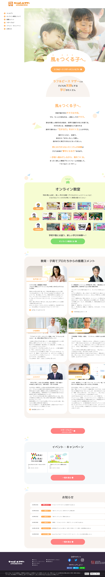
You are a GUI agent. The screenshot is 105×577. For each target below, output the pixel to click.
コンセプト (10, 13)
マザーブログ (10, 22)
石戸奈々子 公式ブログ (37, 310)
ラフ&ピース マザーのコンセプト (67, 69)
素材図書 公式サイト (37, 409)
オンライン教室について (14, 16)
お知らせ (9, 29)
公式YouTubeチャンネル (53, 559)
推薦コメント (10, 19)
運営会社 (50, 561)
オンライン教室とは (66, 241)
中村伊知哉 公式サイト (80, 311)
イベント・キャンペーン (14, 25)
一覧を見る (66, 477)
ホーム (35, 559)
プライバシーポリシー (47, 574)
